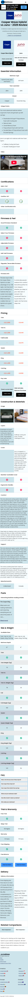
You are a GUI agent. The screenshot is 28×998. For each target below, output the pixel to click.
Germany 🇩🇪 (3, 986)
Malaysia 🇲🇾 (21, 975)
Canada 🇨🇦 (2, 973)
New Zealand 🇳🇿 (21, 984)
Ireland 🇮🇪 (2, 984)
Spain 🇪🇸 (2, 991)
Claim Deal (24, 7)
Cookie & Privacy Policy (5, 963)
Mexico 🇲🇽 (2, 975)
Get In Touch (3, 961)
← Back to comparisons (14, 35)
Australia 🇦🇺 (20, 982)
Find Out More (7, 865)
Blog (1, 958)
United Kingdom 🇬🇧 (4, 982)
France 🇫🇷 (2, 989)
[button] (25, 2)
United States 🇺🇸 (4, 971)
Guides (1, 959)
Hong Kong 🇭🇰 (22, 973)
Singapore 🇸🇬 (22, 971)
